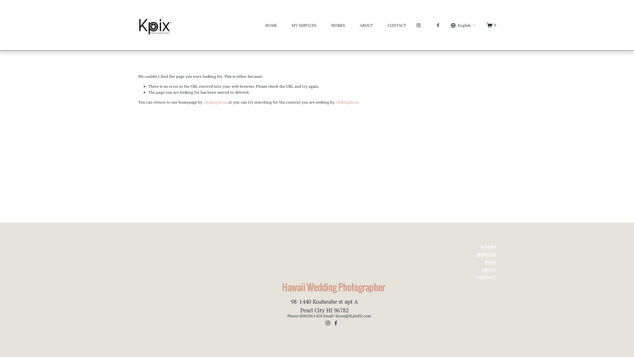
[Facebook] (438, 25)
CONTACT (397, 25)
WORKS (338, 25)
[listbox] (463, 25)
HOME (271, 25)
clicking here (214, 102)
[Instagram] (418, 25)
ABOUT (366, 25)
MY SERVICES (304, 25)
